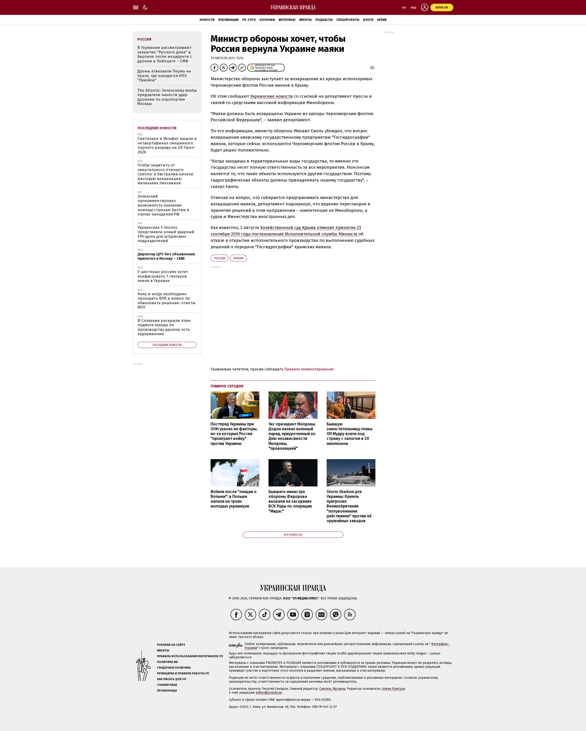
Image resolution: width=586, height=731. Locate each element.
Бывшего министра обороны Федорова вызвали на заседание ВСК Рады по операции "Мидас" (290, 501)
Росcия (219, 258)
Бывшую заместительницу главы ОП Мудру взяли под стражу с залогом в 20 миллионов (349, 434)
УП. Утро (249, 20)
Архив (382, 20)
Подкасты (324, 20)
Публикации (228, 20)
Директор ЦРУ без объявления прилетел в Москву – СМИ (166, 256)
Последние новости (157, 128)
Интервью (287, 20)
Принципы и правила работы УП (183, 673)
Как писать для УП (171, 679)
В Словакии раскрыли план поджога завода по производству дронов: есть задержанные (164, 327)
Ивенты (305, 20)
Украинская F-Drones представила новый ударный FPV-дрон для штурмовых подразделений (166, 234)
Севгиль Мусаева (332, 689)
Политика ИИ (167, 662)
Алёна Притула (393, 689)
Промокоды (167, 690)
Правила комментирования (309, 369)
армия (238, 258)
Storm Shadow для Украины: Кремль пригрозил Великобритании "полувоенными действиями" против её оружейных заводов (349, 506)
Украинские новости (271, 96)
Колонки (267, 20)
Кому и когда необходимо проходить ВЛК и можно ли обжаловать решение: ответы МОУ (166, 301)
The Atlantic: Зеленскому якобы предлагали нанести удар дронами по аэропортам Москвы (167, 97)
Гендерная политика (174, 667)
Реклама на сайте (171, 644)
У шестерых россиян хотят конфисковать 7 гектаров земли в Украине (163, 276)
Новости (207, 20)
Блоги (368, 20)
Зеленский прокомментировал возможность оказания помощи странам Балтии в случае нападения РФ (163, 205)
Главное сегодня (227, 386)
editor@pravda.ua (269, 693)
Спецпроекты (347, 20)
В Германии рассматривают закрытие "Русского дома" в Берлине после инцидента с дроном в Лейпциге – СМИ (164, 54)
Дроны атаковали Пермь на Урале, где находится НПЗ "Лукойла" (164, 76)
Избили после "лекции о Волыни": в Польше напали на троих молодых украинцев (234, 499)
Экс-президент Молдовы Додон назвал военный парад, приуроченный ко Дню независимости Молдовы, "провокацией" (292, 436)
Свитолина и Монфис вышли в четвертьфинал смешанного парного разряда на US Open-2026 (167, 145)
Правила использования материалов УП (190, 656)
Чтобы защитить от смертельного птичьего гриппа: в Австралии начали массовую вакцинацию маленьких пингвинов (165, 174)
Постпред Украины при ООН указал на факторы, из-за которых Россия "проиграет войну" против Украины (234, 434)
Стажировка (167, 685)
